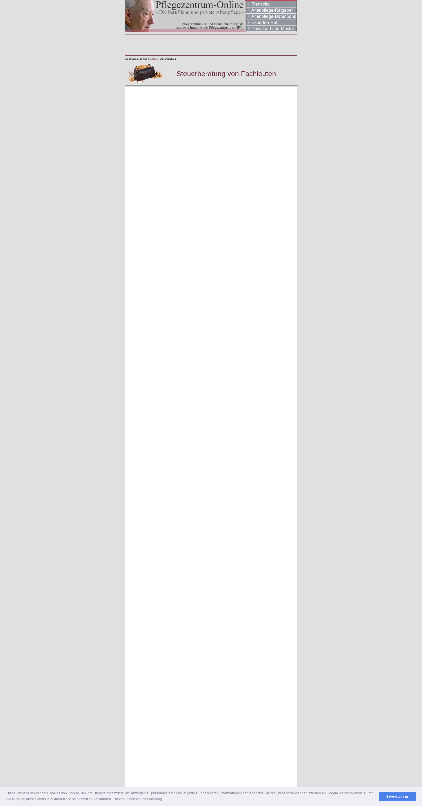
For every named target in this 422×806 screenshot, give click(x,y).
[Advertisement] (211, 45)
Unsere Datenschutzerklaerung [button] (137, 799)
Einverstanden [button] (397, 796)
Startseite (153, 59)
